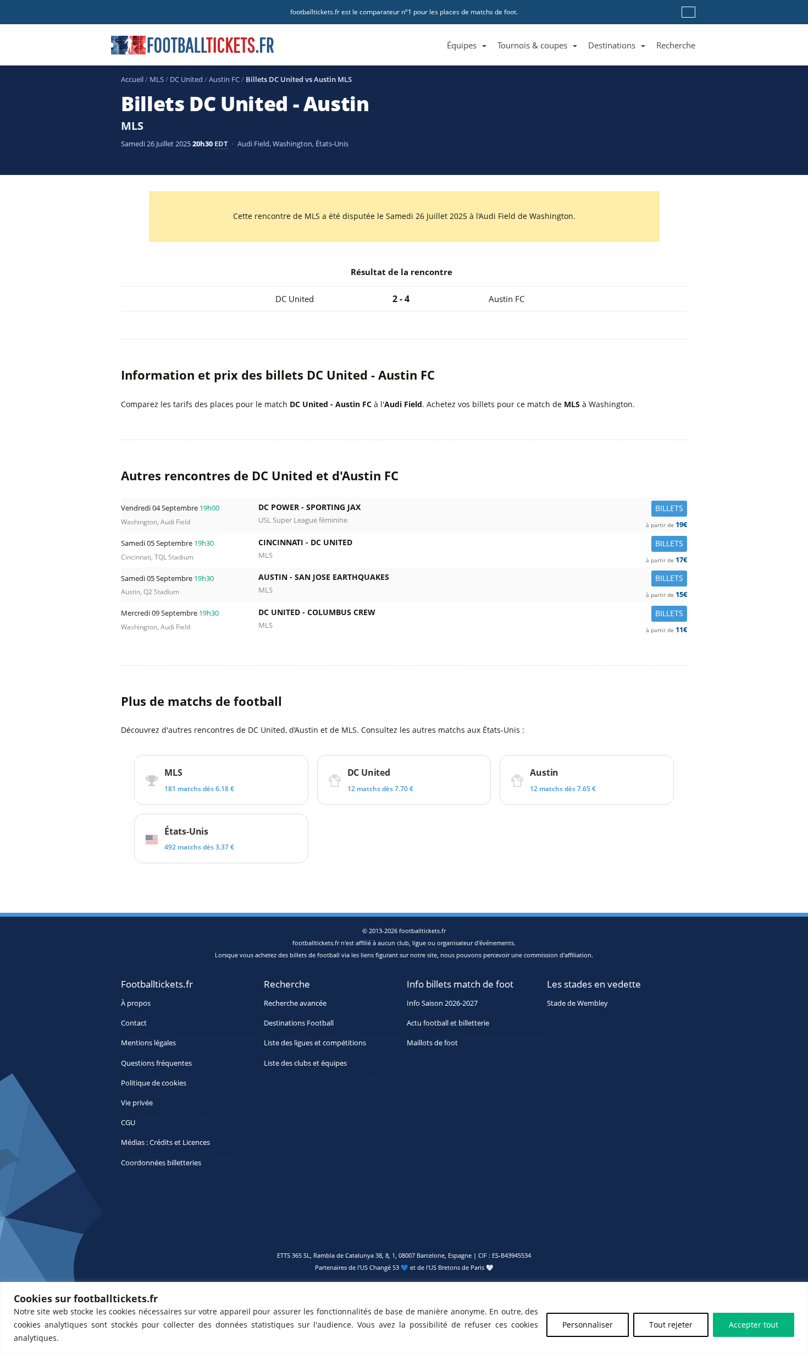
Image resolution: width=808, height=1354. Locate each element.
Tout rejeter (671, 1324)
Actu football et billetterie (448, 1023)
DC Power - (472, 510)
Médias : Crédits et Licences (165, 1142)
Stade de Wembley (577, 1003)
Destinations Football (299, 1023)
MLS (157, 79)
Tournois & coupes (532, 45)
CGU (128, 1122)
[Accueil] (435, 32)
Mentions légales (148, 1043)
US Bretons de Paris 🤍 (461, 1267)
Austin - (472, 580)
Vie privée (137, 1103)
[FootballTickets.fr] (180, 49)
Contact (134, 1023)
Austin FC (224, 79)
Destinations (611, 45)
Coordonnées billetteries (161, 1162)
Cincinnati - (472, 545)
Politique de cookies (153, 1083)
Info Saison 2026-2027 (442, 1003)
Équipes (462, 45)
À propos (136, 1003)
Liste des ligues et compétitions (315, 1043)
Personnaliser (587, 1324)
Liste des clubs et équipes (305, 1063)
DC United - (472, 615)
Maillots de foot (432, 1043)
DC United (186, 79)
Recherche (675, 45)
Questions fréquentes (156, 1063)
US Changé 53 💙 (384, 1267)
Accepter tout (753, 1324)
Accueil (132, 79)
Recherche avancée (295, 1003)
